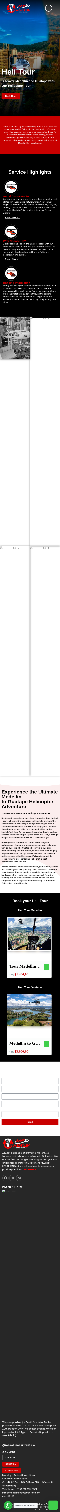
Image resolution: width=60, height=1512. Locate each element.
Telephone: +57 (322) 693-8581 (19, 1489)
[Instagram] (12, 1178)
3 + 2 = (5, 1110)
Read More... (12, 217)
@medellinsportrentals (18, 1445)
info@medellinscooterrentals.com (21, 1492)
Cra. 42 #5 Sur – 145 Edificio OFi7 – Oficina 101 (27, 1482)
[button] (30, 217)
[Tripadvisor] (19, 1178)
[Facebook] (5, 1178)
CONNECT (9, 1452)
